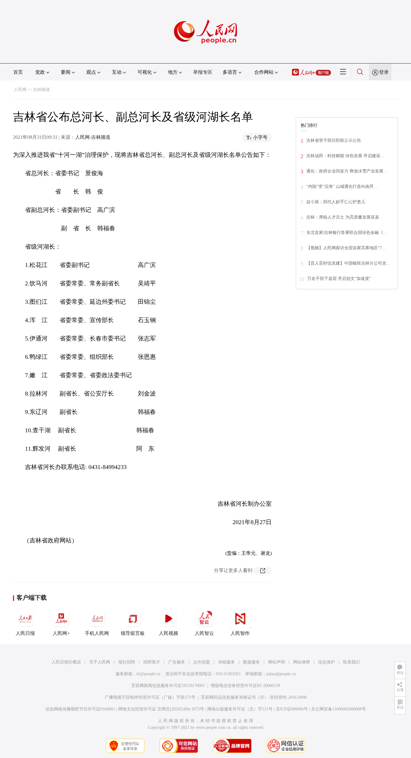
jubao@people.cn (281, 674)
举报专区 (202, 72)
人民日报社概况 (66, 662)
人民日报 (25, 633)
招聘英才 (151, 662)
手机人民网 (97, 633)
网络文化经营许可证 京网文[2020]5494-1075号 (161, 709)
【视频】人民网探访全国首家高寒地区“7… (346, 248)
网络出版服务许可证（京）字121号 (240, 709)
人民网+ (61, 633)
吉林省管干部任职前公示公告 (333, 140)
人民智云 (204, 633)
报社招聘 (126, 662)
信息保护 (326, 662)
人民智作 (240, 633)
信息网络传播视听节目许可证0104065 (80, 709)
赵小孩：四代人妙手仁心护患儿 (335, 202)
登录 (384, 72)
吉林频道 (41, 89)
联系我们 (351, 662)
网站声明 (276, 662)
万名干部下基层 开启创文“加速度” (339, 278)
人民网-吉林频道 (92, 137)
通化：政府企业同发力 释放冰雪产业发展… (347, 171)
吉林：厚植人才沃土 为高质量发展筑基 (342, 217)
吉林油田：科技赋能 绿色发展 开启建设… (345, 156)
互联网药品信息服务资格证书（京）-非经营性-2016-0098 (254, 697)
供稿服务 (226, 662)
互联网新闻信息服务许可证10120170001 (168, 685)
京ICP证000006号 (292, 709)
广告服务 (176, 662)
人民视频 (168, 633)
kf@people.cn (148, 674)
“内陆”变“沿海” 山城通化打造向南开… (342, 186)
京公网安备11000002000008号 (338, 709)
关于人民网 (99, 662)
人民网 (20, 89)
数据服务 (251, 662)
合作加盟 (201, 662)
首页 (18, 72)
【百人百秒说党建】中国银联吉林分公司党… (348, 263)
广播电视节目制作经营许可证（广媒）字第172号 (150, 697)
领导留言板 (133, 633)
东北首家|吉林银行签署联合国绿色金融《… (346, 232)
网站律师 (301, 662)
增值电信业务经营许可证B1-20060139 (245, 685)
